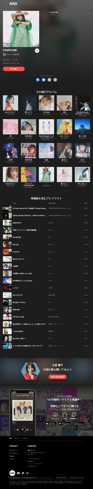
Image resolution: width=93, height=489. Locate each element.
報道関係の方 (31, 461)
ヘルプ (11, 459)
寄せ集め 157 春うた (19, 302)
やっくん (51, 273)
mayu (50, 280)
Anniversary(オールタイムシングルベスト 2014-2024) (46, 137)
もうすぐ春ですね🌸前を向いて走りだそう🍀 (28, 346)
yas (49, 259)
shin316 (50, 223)
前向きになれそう (18, 259)
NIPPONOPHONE (53, 317)
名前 (64, 112)
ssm (49, 302)
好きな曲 (16, 244)
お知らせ (12, 456)
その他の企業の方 (32, 466)
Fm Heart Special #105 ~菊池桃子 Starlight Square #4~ (31, 208)
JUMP (11, 160)
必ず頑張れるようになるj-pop (22, 281)
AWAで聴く (14, 69)
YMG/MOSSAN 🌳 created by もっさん (59, 208)
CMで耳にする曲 (18, 317)
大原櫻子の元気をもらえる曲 (22, 273)
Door (82, 160)
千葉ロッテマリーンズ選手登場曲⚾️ (24, 230)
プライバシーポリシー (46, 478)
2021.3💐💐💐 (18, 295)
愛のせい (64, 160)
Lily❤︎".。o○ (51, 309)
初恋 (46, 160)
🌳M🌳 (50, 331)
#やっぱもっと (82, 184)
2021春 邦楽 (17, 237)
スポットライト (64, 136)
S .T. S (50, 338)
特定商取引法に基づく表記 (77, 478)
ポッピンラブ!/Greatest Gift (28, 184)
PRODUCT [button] (13, 446)
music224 (16, 252)
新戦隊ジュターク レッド (55, 324)
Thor (49, 266)
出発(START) (17, 223)
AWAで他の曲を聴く (57, 377)
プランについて (13, 453)
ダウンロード (13, 450)
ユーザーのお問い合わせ (34, 459)
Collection (28, 136)
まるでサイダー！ (10, 112)
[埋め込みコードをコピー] (55, 80)
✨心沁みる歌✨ (18, 331)
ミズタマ (16, 288)
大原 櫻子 (16, 54)
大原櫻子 (16, 266)
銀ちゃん (51, 244)
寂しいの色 (82, 136)
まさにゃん (51, 252)
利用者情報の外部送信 (61, 478)
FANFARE (28, 160)
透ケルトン (64, 184)
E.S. (49, 237)
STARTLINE (54, 12)
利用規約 (35, 478)
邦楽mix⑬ (16, 310)
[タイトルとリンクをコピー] (49, 80)
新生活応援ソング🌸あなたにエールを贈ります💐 (29, 324)
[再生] (37, 50)
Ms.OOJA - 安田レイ (19, 338)
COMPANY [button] (32, 446)
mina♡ (50, 230)
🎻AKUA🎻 (51, 295)
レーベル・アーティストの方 (35, 463)
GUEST (50, 288)
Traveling (46, 112)
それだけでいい (10, 184)
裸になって (28, 112)
